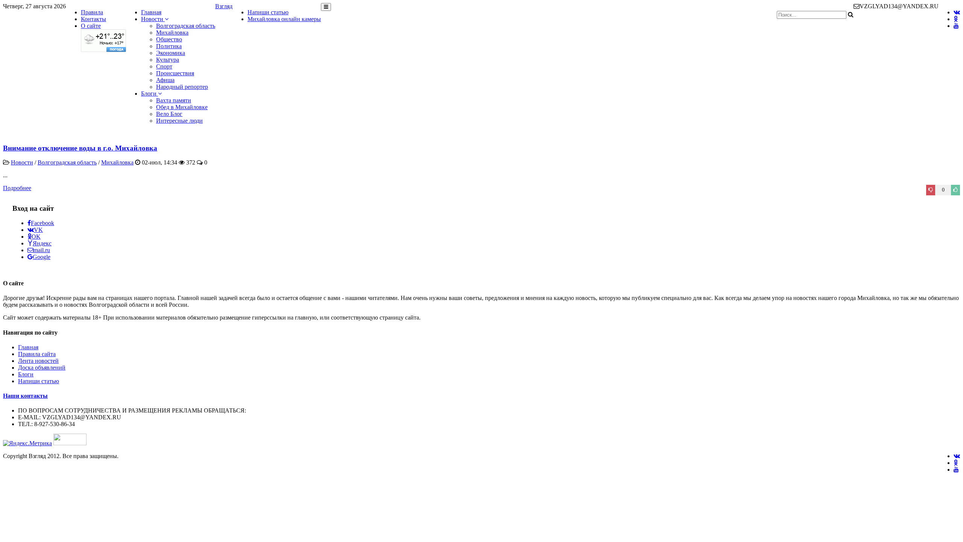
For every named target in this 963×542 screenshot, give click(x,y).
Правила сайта (37, 354)
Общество (169, 39)
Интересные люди (179, 120)
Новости (153, 19)
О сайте (91, 26)
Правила (92, 12)
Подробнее (17, 188)
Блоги (149, 93)
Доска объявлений (41, 367)
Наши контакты (25, 396)
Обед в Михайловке (182, 107)
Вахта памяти (173, 100)
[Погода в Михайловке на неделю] (103, 50)
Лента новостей (38, 361)
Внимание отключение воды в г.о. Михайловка (80, 148)
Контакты (93, 19)
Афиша (165, 80)
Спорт (164, 66)
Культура (167, 59)
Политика (169, 46)
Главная (151, 12)
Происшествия (175, 73)
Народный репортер (182, 87)
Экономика (170, 53)
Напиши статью (268, 12)
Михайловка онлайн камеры (284, 19)
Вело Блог (169, 114)
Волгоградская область (185, 26)
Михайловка (172, 32)
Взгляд (223, 6)
